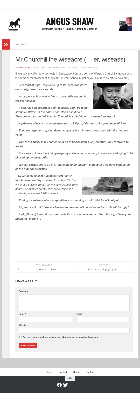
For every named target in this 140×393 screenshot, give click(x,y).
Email (79, 314)
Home (7, 4)
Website (23, 325)
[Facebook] (59, 385)
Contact (19, 4)
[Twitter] (65, 385)
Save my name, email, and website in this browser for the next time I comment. (61, 337)
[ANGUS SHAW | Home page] (70, 23)
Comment (24, 291)
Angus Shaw (25, 67)
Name (22, 314)
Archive (20, 44)
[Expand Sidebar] (6, 44)
